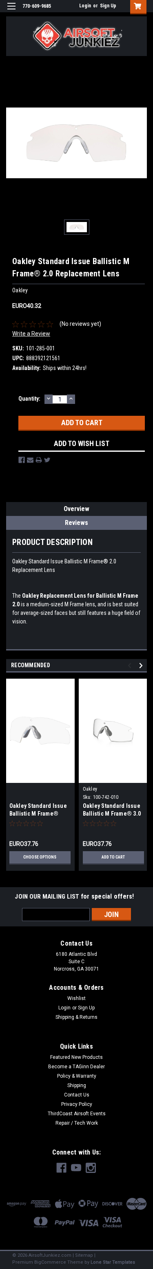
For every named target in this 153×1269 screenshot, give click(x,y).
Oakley (90, 789)
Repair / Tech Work (76, 1123)
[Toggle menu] (11, 11)
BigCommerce (50, 1262)
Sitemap (84, 1255)
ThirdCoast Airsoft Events (77, 1114)
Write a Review (31, 333)
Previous (131, 665)
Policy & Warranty (76, 1076)
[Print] (38, 460)
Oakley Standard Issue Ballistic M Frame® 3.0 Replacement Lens (112, 814)
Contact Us (76, 1095)
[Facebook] (21, 460)
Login (85, 6)
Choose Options (39, 857)
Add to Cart (113, 857)
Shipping (76, 1085)
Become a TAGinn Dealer (76, 1066)
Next (142, 665)
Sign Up (108, 6)
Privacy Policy (76, 1104)
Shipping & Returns (76, 1017)
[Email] (30, 460)
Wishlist (76, 998)
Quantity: (29, 398)
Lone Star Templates (113, 1262)
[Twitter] (47, 460)
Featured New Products (76, 1057)
